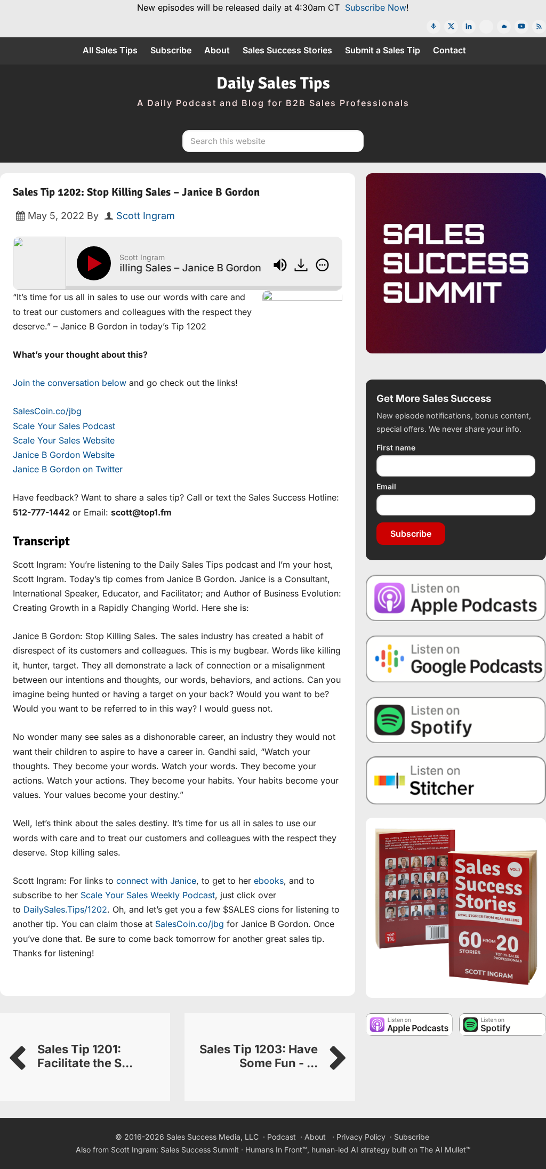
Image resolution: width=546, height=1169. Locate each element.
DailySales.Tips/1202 (65, 909)
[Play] (96, 263)
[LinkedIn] (469, 27)
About (315, 1136)
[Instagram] (486, 27)
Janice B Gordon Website (64, 454)
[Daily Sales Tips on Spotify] (456, 720)
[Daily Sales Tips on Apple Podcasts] (456, 598)
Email (386, 486)
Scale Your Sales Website (64, 440)
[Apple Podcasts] (433, 27)
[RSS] (539, 27)
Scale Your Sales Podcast (64, 426)
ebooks (269, 880)
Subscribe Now (375, 7)
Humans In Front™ (276, 1149)
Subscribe (410, 533)
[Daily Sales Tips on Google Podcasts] (456, 658)
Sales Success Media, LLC (212, 1136)
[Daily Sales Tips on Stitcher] (456, 780)
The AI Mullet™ (445, 1149)
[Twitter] (451, 27)
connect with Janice (156, 880)
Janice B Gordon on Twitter (68, 469)
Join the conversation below (69, 382)
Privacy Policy (361, 1136)
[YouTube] (521, 27)
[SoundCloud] (504, 27)
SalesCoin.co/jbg (47, 411)
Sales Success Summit (199, 1149)
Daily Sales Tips (273, 83)
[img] (322, 265)
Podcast (281, 1136)
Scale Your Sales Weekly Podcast (148, 895)
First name (395, 447)
